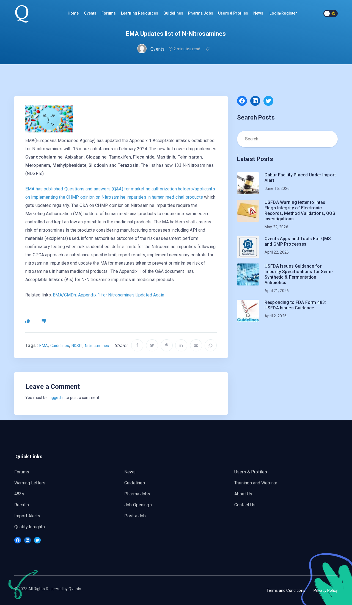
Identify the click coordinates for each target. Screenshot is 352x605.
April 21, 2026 (277, 290)
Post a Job (135, 515)
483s (19, 493)
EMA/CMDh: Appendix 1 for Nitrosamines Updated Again (108, 295)
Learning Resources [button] (140, 13)
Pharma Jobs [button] (201, 13)
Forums (109, 13)
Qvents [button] (90, 13)
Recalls (21, 504)
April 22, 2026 (277, 252)
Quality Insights (29, 526)
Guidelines (173, 13)
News (258, 13)
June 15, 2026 (277, 188)
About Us (243, 493)
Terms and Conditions (285, 590)
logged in (57, 397)
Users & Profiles (233, 13)
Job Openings (138, 504)
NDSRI (77, 345)
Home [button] (74, 13)
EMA (43, 345)
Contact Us (245, 504)
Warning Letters (29, 482)
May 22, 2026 (276, 227)
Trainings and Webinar (255, 482)
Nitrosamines (97, 345)
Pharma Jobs (137, 493)
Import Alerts (27, 515)
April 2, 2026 (276, 316)
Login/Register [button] (283, 13)
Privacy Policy (326, 590)
